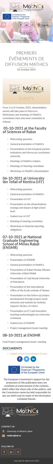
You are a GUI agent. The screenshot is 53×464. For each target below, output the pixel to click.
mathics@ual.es (14, 435)
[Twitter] (26, 359)
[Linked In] (33, 359)
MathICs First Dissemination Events (28, 353)
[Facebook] (20, 359)
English (45, 25)
